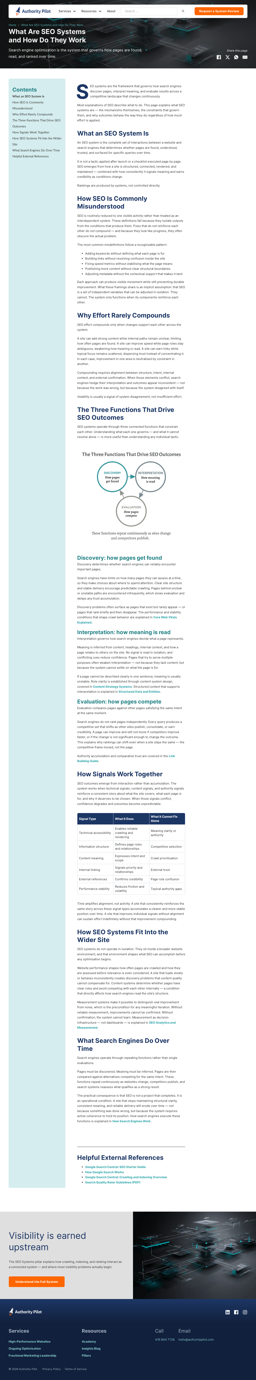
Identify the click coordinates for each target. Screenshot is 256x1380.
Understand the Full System (36, 1282)
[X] (227, 57)
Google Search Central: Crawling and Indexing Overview (126, 1177)
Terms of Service (76, 1369)
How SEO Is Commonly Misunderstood (28, 105)
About (111, 11)
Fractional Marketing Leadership (32, 1355)
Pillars (86, 1355)
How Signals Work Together (30, 132)
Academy (89, 1341)
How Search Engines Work (131, 1121)
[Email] (245, 57)
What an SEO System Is (28, 96)
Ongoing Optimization (25, 1348)
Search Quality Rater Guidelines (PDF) (112, 1182)
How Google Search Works (104, 1172)
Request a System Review (219, 11)
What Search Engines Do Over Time (36, 150)
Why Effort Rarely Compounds (32, 114)
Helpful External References (30, 156)
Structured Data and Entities (139, 691)
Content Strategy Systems (112, 687)
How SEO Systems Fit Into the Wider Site (36, 141)
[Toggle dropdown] (74, 11)
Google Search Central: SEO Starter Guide (115, 1167)
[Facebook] (218, 57)
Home (12, 25)
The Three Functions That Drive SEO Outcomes (36, 123)
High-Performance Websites (29, 1341)
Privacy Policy (51, 1369)
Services (65, 11)
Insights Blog (91, 1348)
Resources (89, 11)
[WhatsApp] (236, 57)
